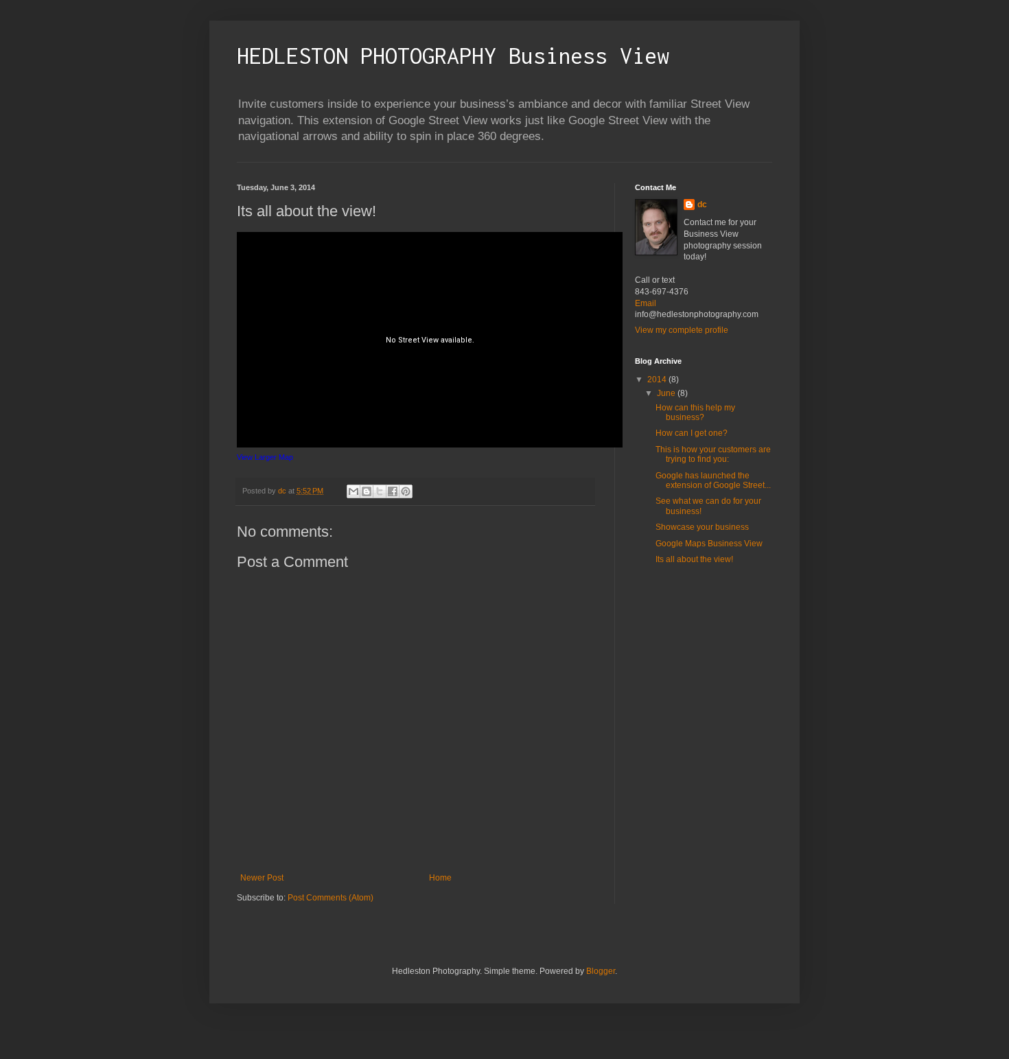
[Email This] (353, 491)
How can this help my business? (695, 412)
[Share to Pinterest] (406, 491)
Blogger (600, 971)
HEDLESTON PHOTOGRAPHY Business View (453, 56)
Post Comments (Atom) (330, 898)
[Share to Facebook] (392, 491)
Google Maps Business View (709, 543)
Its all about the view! (694, 559)
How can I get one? (692, 433)
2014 (658, 379)
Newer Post (261, 878)
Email (645, 303)
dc (702, 204)
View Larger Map (265, 457)
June (667, 393)
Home (440, 878)
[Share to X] (379, 491)
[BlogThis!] (366, 491)
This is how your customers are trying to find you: (713, 454)
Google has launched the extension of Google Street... (713, 480)
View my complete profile (681, 330)
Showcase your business (702, 527)
